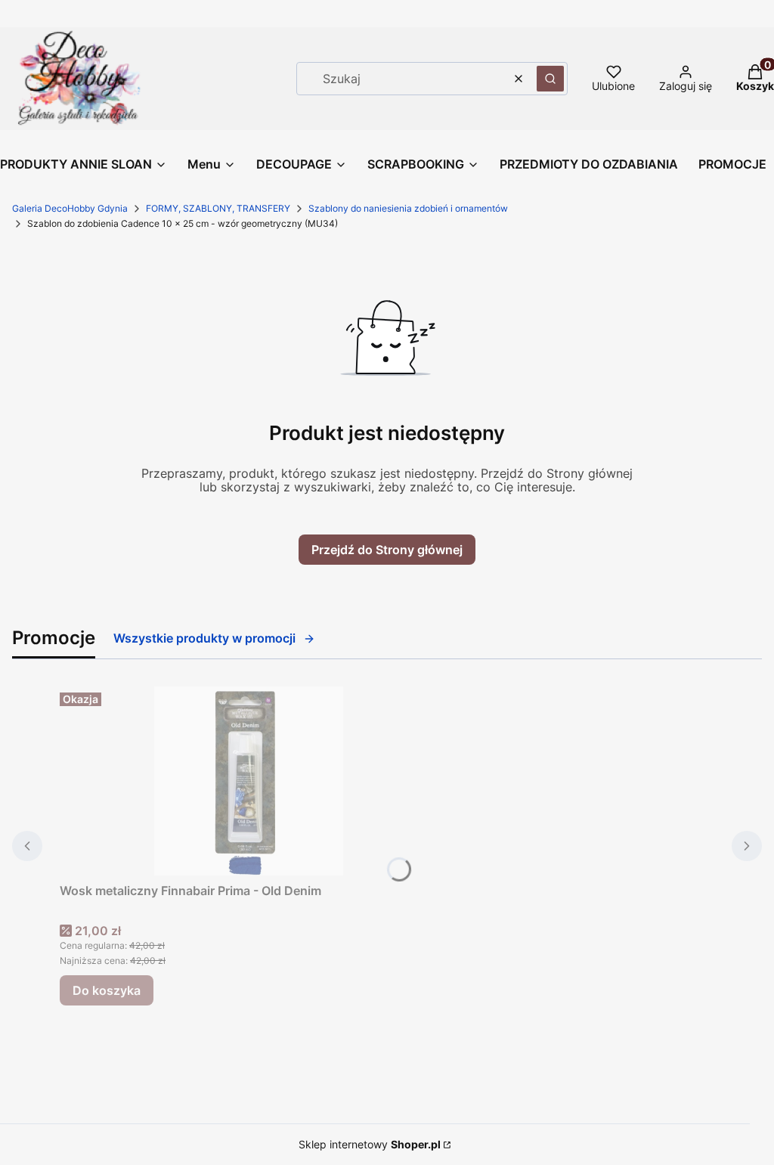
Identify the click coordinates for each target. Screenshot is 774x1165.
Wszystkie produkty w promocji (204, 638)
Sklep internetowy (370, 1144)
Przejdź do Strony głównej (387, 549)
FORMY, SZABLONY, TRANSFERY (218, 208)
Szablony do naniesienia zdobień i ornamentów (408, 208)
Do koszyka (107, 990)
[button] (550, 78)
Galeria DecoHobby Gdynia (70, 208)
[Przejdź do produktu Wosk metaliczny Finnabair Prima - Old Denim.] (249, 780)
